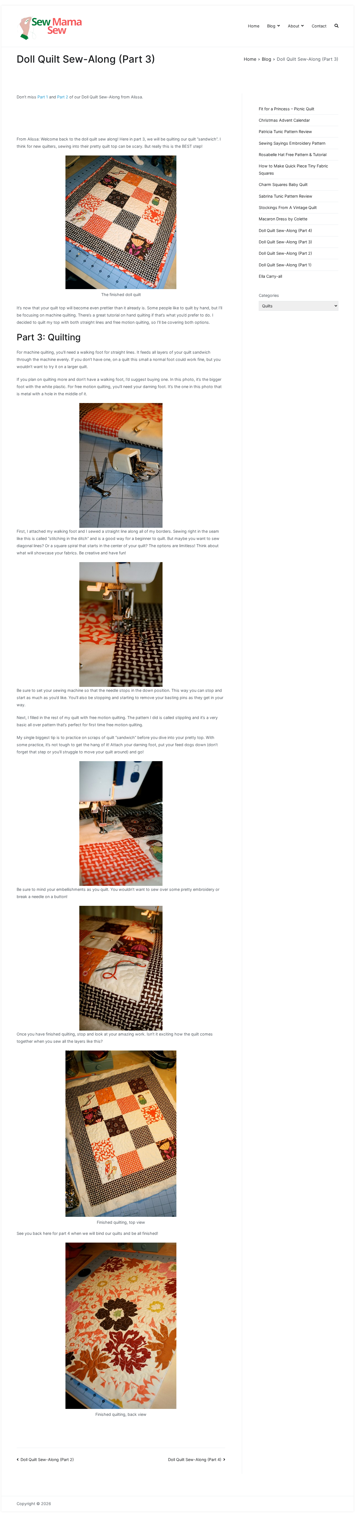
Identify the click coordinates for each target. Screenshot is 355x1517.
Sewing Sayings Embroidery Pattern (292, 143)
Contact (319, 26)
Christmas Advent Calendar (284, 120)
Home (253, 26)
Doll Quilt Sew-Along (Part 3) (285, 241)
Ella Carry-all (270, 276)
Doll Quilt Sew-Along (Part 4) (194, 1459)
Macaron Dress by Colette (283, 218)
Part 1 (42, 97)
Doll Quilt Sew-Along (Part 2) (47, 1459)
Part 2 (62, 97)
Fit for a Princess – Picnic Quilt (286, 108)
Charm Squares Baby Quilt (283, 184)
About (293, 26)
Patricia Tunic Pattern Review (285, 131)
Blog (271, 26)
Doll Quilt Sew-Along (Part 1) (285, 264)
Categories (269, 295)
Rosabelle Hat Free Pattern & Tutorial (292, 154)
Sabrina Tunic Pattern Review (285, 196)
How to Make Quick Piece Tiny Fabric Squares (293, 169)
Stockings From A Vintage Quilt (288, 207)
